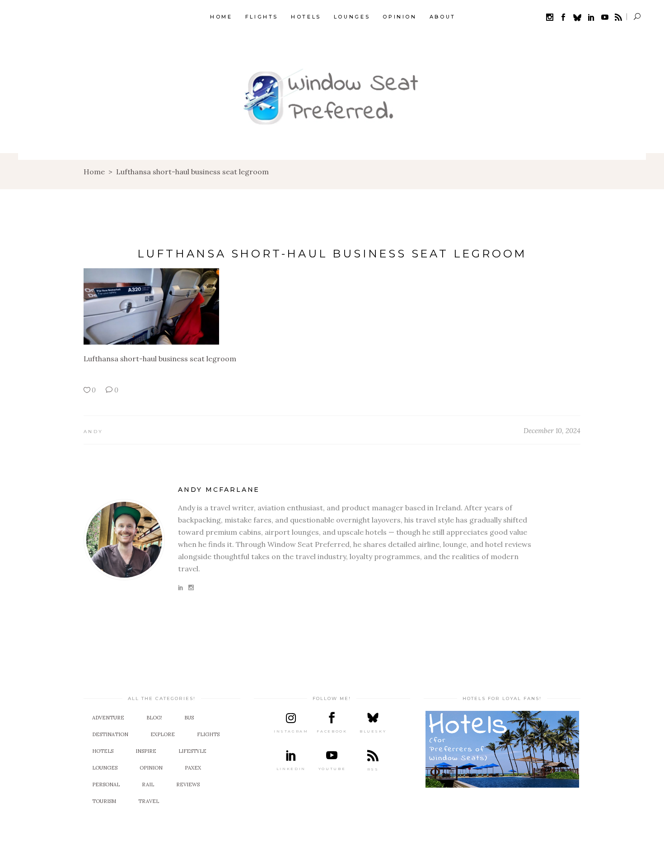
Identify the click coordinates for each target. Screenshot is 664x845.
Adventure (108, 717)
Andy (93, 431)
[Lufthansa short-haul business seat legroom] (124, 539)
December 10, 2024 (552, 430)
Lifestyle (192, 751)
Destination (110, 734)
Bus (189, 717)
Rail (148, 784)
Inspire (146, 751)
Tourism (104, 801)
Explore (162, 734)
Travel (148, 801)
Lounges (104, 768)
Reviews (188, 784)
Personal (106, 784)
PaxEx (193, 768)
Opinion (151, 768)
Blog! (154, 717)
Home (94, 171)
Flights (208, 734)
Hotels (102, 751)
